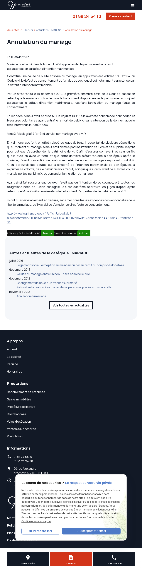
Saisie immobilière (19, 399)
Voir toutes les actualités (71, 305)
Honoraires (14, 371)
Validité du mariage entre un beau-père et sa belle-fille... (54, 274)
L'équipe (12, 364)
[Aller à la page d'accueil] (19, 5)
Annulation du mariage (31, 296)
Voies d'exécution (19, 421)
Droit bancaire (16, 414)
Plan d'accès (28, 563)
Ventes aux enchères (21, 429)
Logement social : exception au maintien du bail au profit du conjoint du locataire (70, 265)
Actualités (42, 30)
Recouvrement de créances (26, 392)
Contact (71, 563)
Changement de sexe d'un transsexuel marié (47, 283)
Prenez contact (120, 16)
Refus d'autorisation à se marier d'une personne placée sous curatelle (64, 287)
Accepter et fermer (93, 531)
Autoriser (47, 233)
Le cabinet (14, 357)
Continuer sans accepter (36, 521)
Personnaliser (43, 531)
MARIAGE (56, 30)
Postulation (15, 436)
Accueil (28, 30)
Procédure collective (21, 407)
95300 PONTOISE (31, 471)
